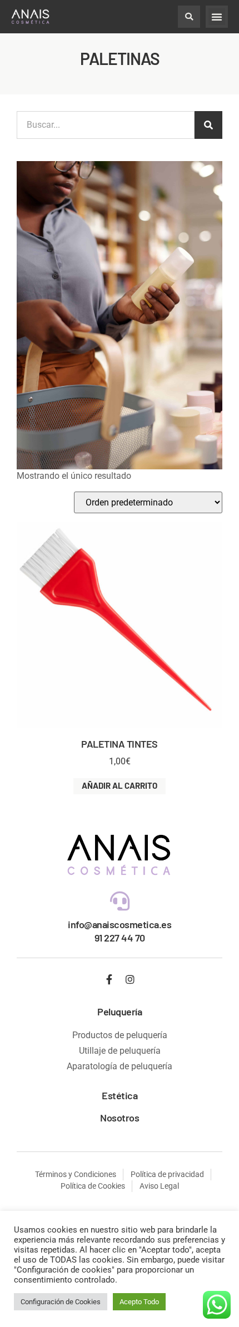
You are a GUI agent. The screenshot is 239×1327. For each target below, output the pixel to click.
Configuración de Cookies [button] (61, 1302)
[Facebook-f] (109, 979)
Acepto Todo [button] (139, 1302)
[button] (189, 17)
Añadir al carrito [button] (119, 785)
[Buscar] (208, 125)
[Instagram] (130, 979)
